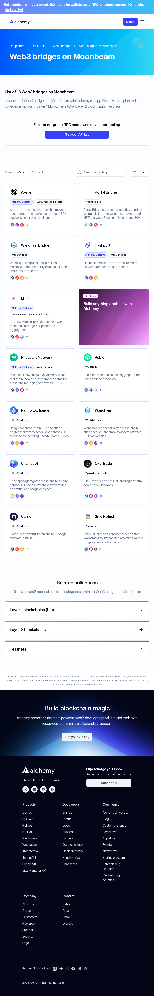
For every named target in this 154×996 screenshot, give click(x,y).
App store (109, 838)
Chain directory (73, 851)
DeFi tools (38, 46)
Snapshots (70, 864)
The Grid (95, 680)
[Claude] (79, 969)
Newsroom (29, 923)
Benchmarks (71, 858)
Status (67, 819)
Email (66, 917)
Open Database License (123, 680)
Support (68, 832)
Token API (29, 858)
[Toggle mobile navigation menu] (142, 22)
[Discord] (52, 789)
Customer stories (114, 825)
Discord (68, 923)
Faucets (68, 838)
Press (66, 911)
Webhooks (29, 838)
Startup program (114, 858)
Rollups (27, 825)
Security (27, 936)
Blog (106, 819)
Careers (27, 911)
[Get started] (77, 7)
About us (28, 904)
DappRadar (57, 684)
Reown (68, 684)
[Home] (20, 21)
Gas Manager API (34, 870)
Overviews (110, 832)
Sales (66, 904)
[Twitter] (25, 789)
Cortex (27, 812)
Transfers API (31, 851)
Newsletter (110, 851)
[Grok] (85, 969)
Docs (66, 825)
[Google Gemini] (61, 968)
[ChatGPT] (55, 968)
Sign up (67, 812)
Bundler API (30, 864)
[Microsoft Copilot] (73, 968)
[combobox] (21, 172)
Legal (26, 943)
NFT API (28, 832)
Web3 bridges (62, 46)
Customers (29, 917)
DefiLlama (142, 680)
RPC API (27, 819)
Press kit (28, 930)
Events (107, 845)
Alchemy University (115, 812)
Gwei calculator (73, 845)
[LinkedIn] (34, 789)
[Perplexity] (67, 968)
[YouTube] (43, 789)
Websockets (30, 845)
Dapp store (17, 46)
